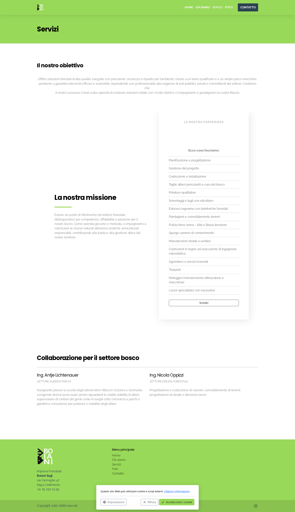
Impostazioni (116, 502)
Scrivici (203, 303)
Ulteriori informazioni (177, 491)
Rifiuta (152, 502)
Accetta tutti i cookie (179, 502)
